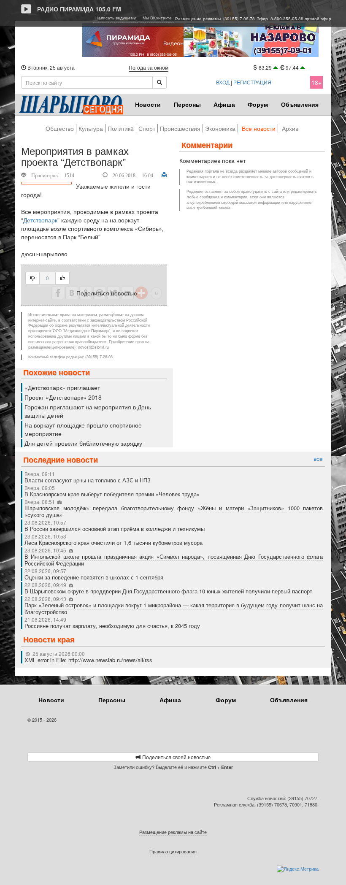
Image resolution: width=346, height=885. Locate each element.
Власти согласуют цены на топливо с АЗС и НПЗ (87, 480)
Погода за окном (148, 67)
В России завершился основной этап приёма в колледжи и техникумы (114, 529)
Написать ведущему (115, 18)
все (318, 459)
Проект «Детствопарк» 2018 (63, 397)
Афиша (224, 104)
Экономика (220, 128)
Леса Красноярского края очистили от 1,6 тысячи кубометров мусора (113, 543)
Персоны (187, 104)
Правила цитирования (173, 851)
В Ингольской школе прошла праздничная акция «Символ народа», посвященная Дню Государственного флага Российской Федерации (173, 559)
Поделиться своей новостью (176, 757)
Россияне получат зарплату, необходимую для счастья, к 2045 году (112, 626)
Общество (60, 128)
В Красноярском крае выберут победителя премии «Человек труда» (112, 494)
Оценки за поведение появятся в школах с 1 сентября (93, 577)
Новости (148, 104)
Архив (290, 128)
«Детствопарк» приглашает (62, 387)
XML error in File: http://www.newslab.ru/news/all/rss (88, 660)
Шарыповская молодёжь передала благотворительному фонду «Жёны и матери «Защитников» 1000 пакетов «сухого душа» (173, 511)
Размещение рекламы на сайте (173, 831)
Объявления (300, 104)
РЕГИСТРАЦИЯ (252, 82)
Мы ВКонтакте (157, 18)
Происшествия (180, 128)
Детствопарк (40, 220)
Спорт (146, 128)
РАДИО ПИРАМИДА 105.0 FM (79, 9)
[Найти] (159, 82)
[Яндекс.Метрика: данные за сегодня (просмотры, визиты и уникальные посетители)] (298, 869)
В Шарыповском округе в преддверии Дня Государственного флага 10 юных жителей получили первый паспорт (168, 591)
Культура (90, 128)
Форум (258, 104)
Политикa (121, 128)
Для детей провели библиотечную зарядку (83, 443)
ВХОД (223, 82)
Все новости (259, 128)
